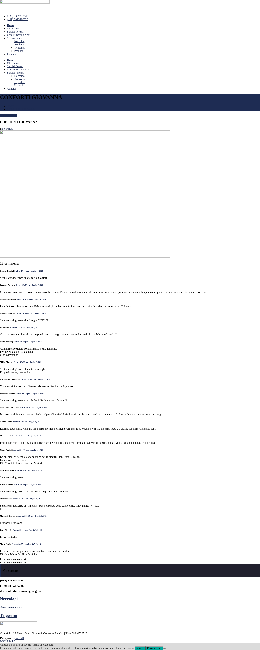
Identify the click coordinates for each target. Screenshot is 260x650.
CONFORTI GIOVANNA (22, 109)
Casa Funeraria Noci (18, 34)
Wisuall (19, 638)
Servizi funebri (15, 38)
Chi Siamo (13, 28)
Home (10, 25)
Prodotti (18, 50)
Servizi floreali (15, 31)
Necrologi (19, 41)
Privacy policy (154, 648)
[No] (164, 648)
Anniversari (20, 44)
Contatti (11, 53)
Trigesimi (19, 47)
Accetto (140, 648)
